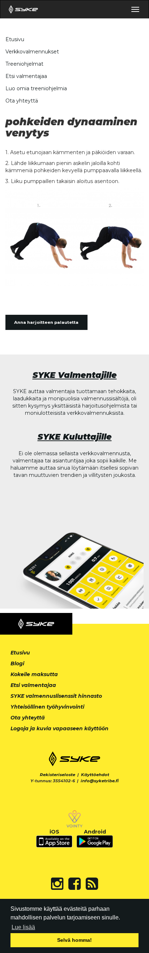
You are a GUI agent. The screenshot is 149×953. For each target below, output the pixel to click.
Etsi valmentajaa (26, 76)
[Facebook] (74, 883)
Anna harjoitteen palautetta (46, 322)
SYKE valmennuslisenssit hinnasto (56, 696)
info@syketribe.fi (100, 780)
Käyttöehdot (95, 774)
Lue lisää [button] (23, 927)
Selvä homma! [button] (74, 940)
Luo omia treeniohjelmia (36, 88)
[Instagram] (57, 883)
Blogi (17, 663)
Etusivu (14, 39)
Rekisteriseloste (57, 774)
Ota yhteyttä (21, 100)
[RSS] (92, 883)
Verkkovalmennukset (32, 51)
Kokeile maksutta (34, 674)
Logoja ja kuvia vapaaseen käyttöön (59, 728)
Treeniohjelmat (24, 64)
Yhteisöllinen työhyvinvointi (47, 707)
